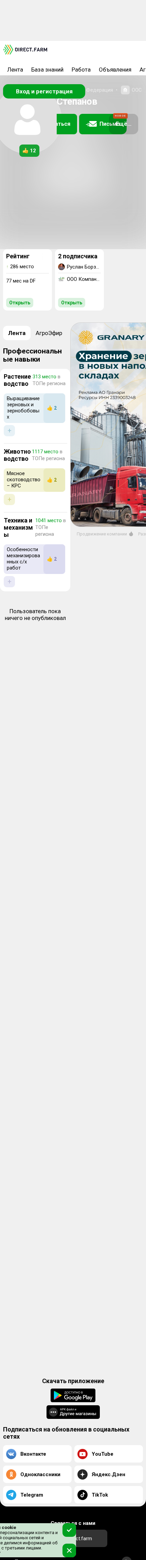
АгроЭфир (49, 333)
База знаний (47, 69)
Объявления (115, 69)
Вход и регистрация (44, 91)
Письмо (112, 120)
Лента (15, 69)
